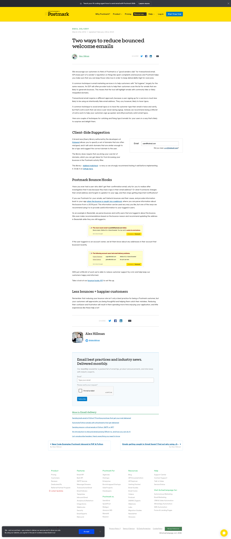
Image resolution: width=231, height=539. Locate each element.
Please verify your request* (87, 385)
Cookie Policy (157, 528)
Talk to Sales (159, 481)
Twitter (142, 56)
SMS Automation (160, 507)
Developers (107, 491)
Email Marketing (160, 497)
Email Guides (133, 488)
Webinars (132, 504)
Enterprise (106, 481)
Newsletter (132, 514)
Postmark (57, 13)
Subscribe (82, 399)
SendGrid (106, 501)
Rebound (80, 517)
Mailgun (106, 507)
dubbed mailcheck (90, 165)
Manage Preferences (173, 528)
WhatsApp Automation (163, 504)
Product (116, 14)
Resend (105, 517)
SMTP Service (82, 481)
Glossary (131, 517)
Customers (55, 478)
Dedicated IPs (56, 484)
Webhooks (81, 507)
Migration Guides (135, 510)
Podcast (131, 497)
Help (150, 14)
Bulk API (80, 478)
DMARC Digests (134, 501)
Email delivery (80, 29)
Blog (130, 475)
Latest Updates (57, 491)
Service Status (159, 484)
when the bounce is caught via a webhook (104, 201)
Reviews (54, 481)
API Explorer (133, 481)
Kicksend (76, 142)
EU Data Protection (144, 528)
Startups (106, 478)
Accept (86, 532)
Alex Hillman (95, 334)
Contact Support (160, 478)
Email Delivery (82, 491)
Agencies (106, 475)
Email (157, 56)
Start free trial (174, 14)
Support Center (160, 475)
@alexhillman (94, 340)
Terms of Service (129, 528)
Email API (80, 475)
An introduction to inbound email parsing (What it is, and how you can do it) (101, 432)
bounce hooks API (95, 280)
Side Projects (108, 488)
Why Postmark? (102, 14)
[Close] (100, 531)
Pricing (128, 14)
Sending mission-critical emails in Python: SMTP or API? (93, 427)
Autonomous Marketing (163, 494)
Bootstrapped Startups (112, 484)
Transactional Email (84, 488)
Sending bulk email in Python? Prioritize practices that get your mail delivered (101, 418)
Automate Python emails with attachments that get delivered (95, 423)
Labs (130, 507)
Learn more (144, 3)
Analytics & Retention (85, 501)
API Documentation (135, 478)
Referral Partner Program (60, 488)
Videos (131, 494)
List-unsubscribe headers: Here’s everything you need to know (96, 436)
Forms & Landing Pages (163, 510)
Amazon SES (107, 510)
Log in (161, 14)
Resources (139, 14)
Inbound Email (82, 497)
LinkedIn (151, 56)
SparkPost (107, 504)
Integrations (81, 504)
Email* (79, 376)
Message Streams (84, 484)
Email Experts (82, 514)
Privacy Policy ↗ (115, 528)
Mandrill (106, 514)
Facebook (146, 56)
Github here (88, 169)
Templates (81, 494)
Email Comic (133, 491)
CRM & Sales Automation (163, 501)
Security (80, 510)
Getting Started (134, 484)
